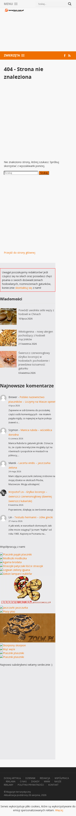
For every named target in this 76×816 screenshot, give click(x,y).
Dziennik (30, 778)
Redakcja (45, 778)
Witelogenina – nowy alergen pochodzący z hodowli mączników (35, 335)
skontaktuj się (23, 287)
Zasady (35, 781)
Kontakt (53, 784)
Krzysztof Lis (16, 492)
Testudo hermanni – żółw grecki (33, 517)
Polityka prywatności (31, 784)
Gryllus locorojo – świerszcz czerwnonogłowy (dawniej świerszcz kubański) (30, 496)
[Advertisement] (48, 30)
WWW (47, 781)
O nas (23, 781)
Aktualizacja (10, 795)
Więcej (59, 810)
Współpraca (62, 778)
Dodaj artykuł (12, 778)
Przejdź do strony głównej (19, 252)
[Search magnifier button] (69, 3)
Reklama (10, 781)
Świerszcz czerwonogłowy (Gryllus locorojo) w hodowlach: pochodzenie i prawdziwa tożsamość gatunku (34, 360)
